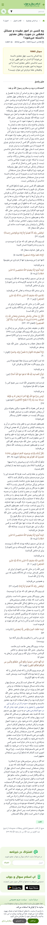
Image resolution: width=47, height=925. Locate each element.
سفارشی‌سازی (7, 921)
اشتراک (6, 862)
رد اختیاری (20, 921)
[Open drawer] (3, 4)
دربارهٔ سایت (33, 899)
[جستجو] (3, 11)
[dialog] (22, 915)
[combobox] (28, 11)
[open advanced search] (11, 11)
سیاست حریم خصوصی (18, 899)
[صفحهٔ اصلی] (43, 21)
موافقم (33, 921)
